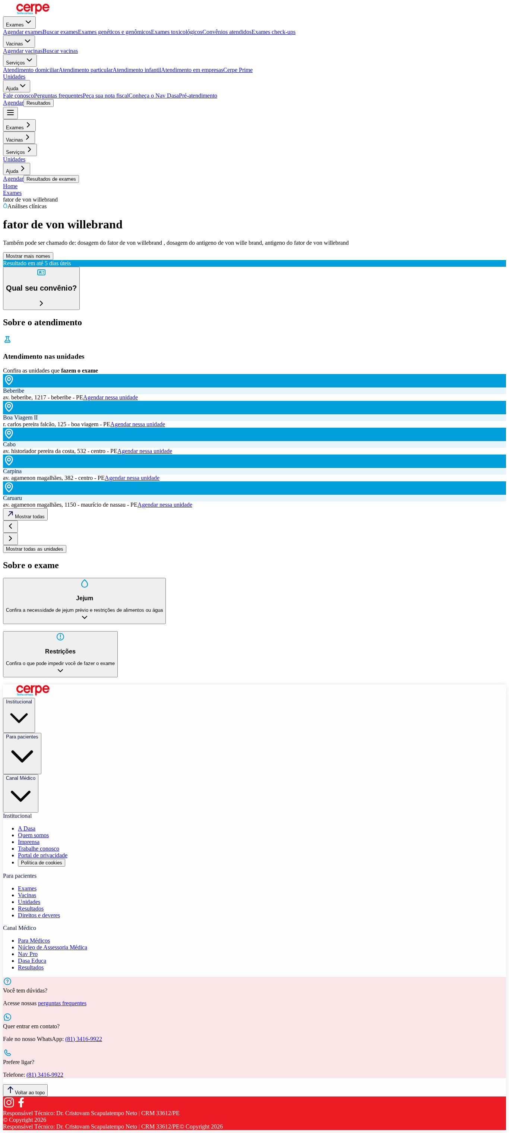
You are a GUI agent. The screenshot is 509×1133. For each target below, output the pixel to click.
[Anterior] (10, 526)
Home (10, 186)
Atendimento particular (86, 70)
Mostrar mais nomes (28, 256)
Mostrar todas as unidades (34, 549)
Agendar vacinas (22, 51)
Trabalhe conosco (38, 848)
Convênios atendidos (227, 32)
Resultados (38, 103)
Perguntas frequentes (58, 95)
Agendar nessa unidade (110, 397)
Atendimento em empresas (192, 70)
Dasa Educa (32, 961)
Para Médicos (34, 940)
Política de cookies (41, 862)
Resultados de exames (51, 179)
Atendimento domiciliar (31, 70)
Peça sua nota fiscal (106, 95)
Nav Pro (28, 954)
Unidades (14, 76)
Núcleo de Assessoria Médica (52, 947)
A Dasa (26, 828)
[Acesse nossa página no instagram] (9, 1106)
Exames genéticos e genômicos (114, 32)
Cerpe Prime (238, 70)
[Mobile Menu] (10, 113)
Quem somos (33, 835)
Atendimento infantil (137, 70)
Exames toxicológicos (176, 32)
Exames (15, 25)
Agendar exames (22, 32)
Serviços (15, 63)
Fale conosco (18, 95)
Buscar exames (60, 32)
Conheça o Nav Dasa (154, 95)
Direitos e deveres (39, 915)
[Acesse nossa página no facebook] (21, 1106)
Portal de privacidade (42, 855)
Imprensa (28, 842)
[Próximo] (10, 539)
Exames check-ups (273, 32)
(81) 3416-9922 (83, 1039)
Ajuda (12, 88)
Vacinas (14, 44)
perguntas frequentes (62, 1003)
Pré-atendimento (198, 95)
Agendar (13, 102)
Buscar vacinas (60, 51)
